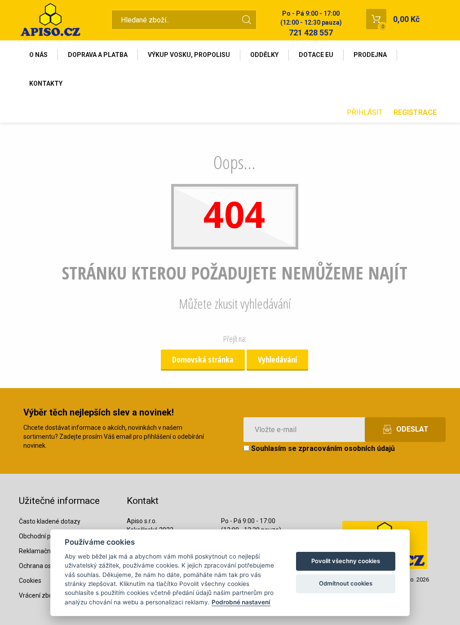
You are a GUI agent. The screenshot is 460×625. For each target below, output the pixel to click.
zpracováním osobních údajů (346, 448)
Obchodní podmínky (47, 536)
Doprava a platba (98, 54)
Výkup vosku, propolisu (189, 54)
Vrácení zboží (38, 595)
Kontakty (45, 83)
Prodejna (370, 54)
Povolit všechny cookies (345, 560)
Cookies (30, 580)
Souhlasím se (322, 448)
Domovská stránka (203, 359)
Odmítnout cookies (345, 583)
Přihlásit (365, 112)
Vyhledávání (277, 359)
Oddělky (264, 54)
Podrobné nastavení (241, 602)
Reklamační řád (41, 551)
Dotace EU (316, 54)
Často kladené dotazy (49, 521)
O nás (38, 54)
